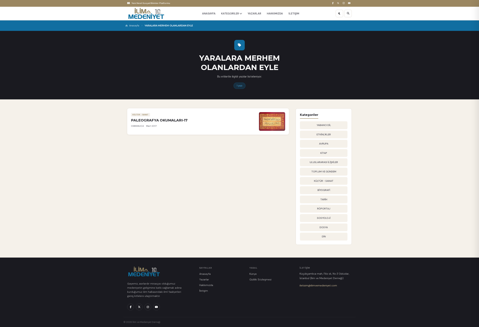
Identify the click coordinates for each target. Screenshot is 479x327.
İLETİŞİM (294, 13)
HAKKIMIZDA (275, 13)
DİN (324, 236)
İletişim (203, 290)
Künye (253, 274)
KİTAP (323, 153)
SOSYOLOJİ (323, 218)
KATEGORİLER (230, 13)
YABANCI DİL (324, 125)
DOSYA (324, 227)
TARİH (323, 199)
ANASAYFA (209, 13)
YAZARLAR (254, 13)
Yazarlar (204, 279)
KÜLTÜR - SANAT (323, 180)
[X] (338, 3)
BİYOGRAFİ (324, 190)
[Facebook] (333, 3)
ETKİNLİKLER (324, 134)
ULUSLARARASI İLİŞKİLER (324, 162)
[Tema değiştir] (339, 13)
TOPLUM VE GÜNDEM (323, 171)
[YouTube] (350, 3)
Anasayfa (134, 25)
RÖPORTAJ (323, 208)
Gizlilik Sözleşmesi (260, 279)
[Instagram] (344, 3)
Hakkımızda (206, 285)
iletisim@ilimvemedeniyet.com (318, 285)
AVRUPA (323, 143)
